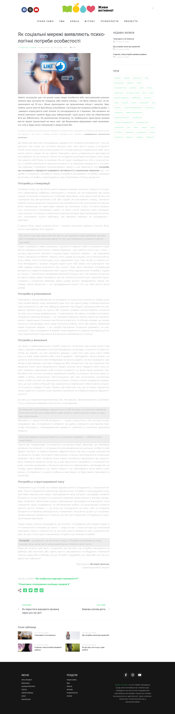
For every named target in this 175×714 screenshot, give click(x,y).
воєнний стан (120, 88)
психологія (119, 127)
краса (133, 103)
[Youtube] (36, 10)
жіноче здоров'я (121, 98)
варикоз (130, 83)
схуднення (129, 132)
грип (142, 88)
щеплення (118, 137)
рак (128, 127)
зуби (116, 103)
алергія (117, 78)
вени (140, 83)
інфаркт (139, 137)
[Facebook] (24, 10)
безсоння (137, 78)
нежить (117, 107)
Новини (32, 47)
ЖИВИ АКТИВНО (122, 685)
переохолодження (134, 112)
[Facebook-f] (126, 675)
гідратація (118, 93)
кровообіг (144, 103)
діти (144, 93)
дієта (151, 93)
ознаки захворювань (133, 107)
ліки (153, 103)
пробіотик (137, 117)
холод (152, 132)
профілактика (142, 122)
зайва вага (136, 98)
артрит (127, 78)
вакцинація (119, 83)
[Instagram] (30, 10)
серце (144, 127)
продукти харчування (123, 122)
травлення (141, 132)
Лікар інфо (24, 47)
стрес (152, 127)
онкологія (149, 107)
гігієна (149, 88)
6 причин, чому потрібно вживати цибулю (130, 54)
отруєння (118, 112)
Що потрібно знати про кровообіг (95, 635)
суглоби (117, 132)
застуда (147, 98)
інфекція (150, 137)
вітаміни (132, 88)
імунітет (129, 137)
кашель (125, 103)
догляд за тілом (132, 93)
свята (135, 127)
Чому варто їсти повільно (45, 635)
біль (146, 78)
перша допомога (121, 117)
